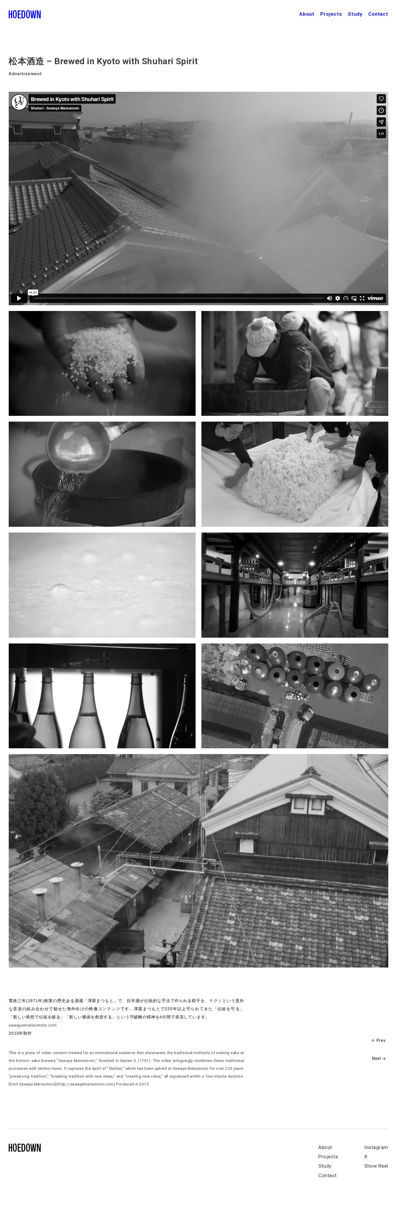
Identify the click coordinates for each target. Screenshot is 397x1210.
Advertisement (25, 73)
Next (376, 1058)
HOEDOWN (25, 14)
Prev (380, 1040)
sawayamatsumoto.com (33, 1025)
